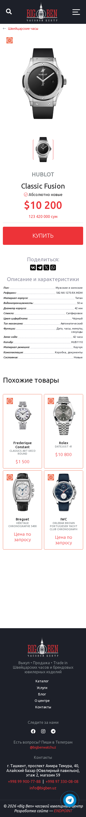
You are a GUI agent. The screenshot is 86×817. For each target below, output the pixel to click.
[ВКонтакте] (33, 267)
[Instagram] (43, 731)
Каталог (42, 681)
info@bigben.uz (43, 788)
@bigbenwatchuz (43, 747)
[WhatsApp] (53, 267)
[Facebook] (33, 731)
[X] (46, 267)
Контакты (43, 707)
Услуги (42, 688)
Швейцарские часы (23, 29)
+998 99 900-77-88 (24, 781)
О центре (42, 701)
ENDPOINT (63, 811)
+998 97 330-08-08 (62, 781)
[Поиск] (9, 12)
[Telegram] (40, 267)
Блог (42, 694)
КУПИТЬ (43, 235)
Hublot (43, 174)
